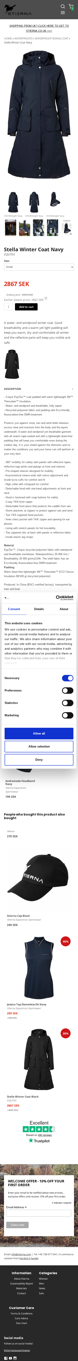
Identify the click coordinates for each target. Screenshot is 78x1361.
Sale (41, 1293)
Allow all (39, 733)
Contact (21, 1293)
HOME (8, 38)
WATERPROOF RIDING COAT (52, 38)
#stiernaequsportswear (17, 1350)
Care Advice (21, 1318)
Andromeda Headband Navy (20, 782)
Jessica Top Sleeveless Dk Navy (26, 1004)
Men (41, 1283)
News (42, 1288)
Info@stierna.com (21, 1254)
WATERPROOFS (23, 38)
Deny (39, 759)
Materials (21, 1288)
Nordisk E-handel (28, 1258)
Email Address (16, 1207)
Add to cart (26, 306)
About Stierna (21, 1278)
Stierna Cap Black (18, 916)
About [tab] (64, 609)
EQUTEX (9, 254)
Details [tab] (39, 609)
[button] (45, 298)
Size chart (21, 1323)
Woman (43, 1278)
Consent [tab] (14, 609)
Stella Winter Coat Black (23, 1096)
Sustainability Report (21, 1283)
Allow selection (39, 746)
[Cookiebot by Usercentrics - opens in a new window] (56, 597)
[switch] (67, 690)
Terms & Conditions (22, 1313)
